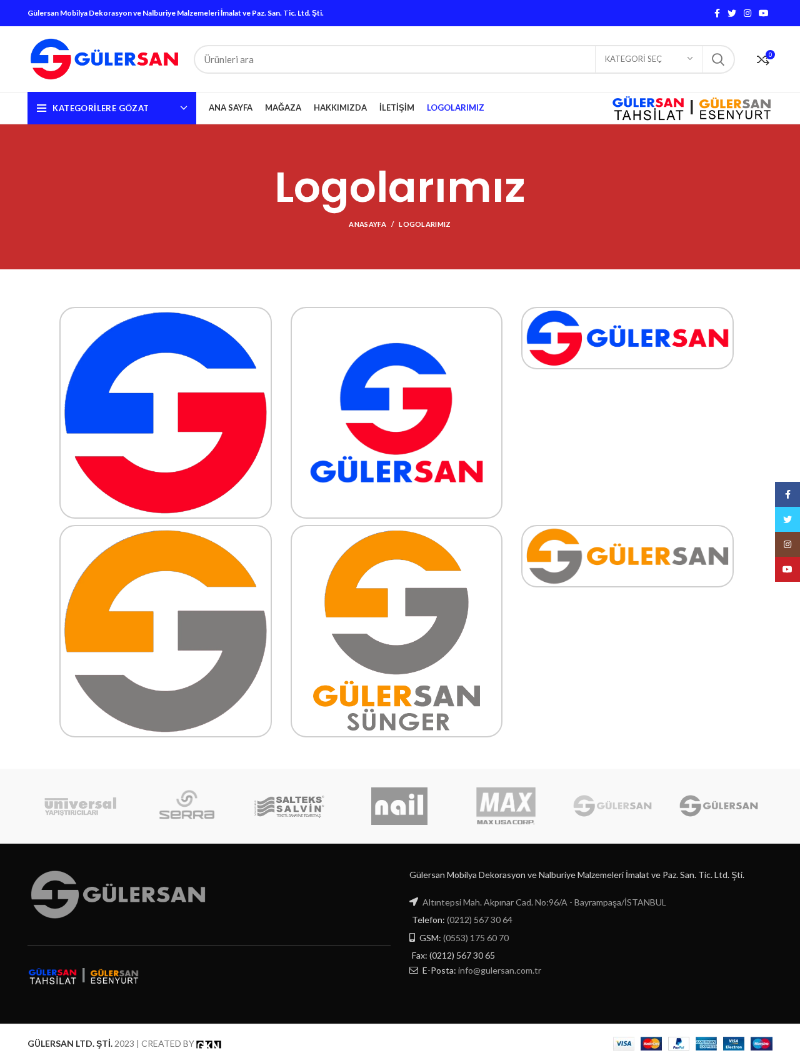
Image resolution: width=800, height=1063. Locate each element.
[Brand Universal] (81, 806)
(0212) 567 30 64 (479, 919)
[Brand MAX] (505, 806)
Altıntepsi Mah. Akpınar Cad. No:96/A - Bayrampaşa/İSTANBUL (544, 902)
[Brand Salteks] (293, 806)
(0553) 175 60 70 (476, 937)
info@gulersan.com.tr (499, 970)
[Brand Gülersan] (719, 806)
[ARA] (718, 59)
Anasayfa (367, 224)
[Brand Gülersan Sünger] (612, 806)
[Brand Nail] (399, 806)
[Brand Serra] (187, 806)
